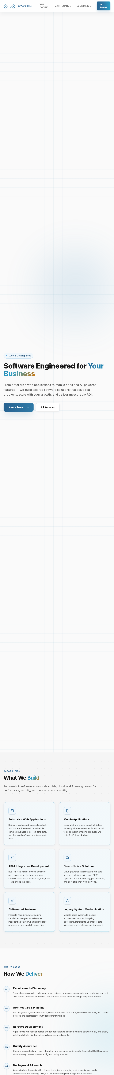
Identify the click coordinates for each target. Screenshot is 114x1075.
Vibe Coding (43, 6)
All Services (48, 407)
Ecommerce (84, 6)
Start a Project (16, 407)
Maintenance (63, 6)
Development (26, 6)
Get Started (103, 6)
